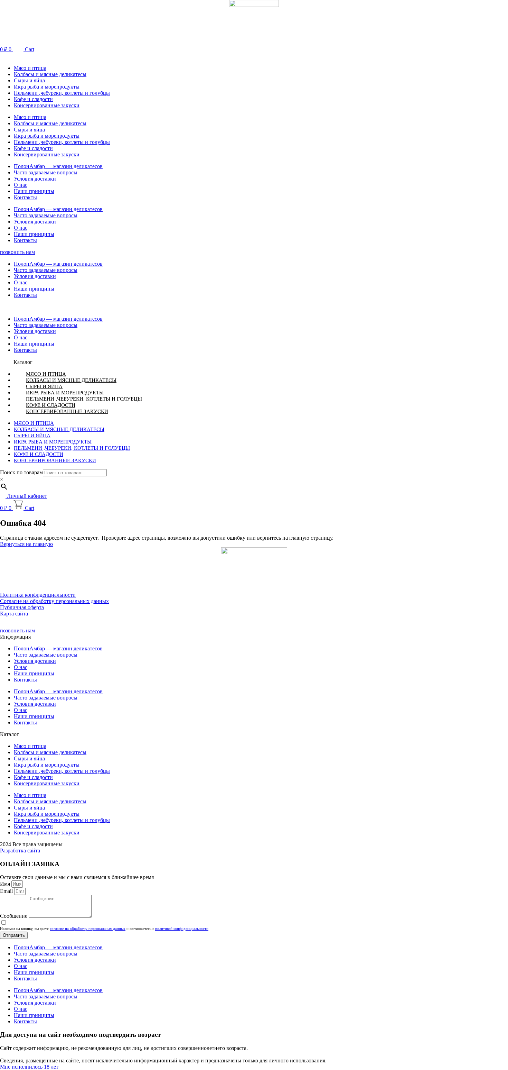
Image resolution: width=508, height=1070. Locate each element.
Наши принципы (34, 191)
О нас (20, 185)
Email (7, 891)
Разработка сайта (20, 850)
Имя (5, 884)
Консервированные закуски (46, 105)
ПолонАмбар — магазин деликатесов (58, 166)
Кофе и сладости (33, 99)
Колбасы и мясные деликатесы (50, 74)
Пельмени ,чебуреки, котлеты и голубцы (62, 93)
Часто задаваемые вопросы (45, 172)
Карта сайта (14, 613)
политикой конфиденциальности (181, 928)
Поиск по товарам (21, 472)
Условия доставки (35, 179)
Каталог (22, 362)
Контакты (25, 197)
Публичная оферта (22, 607)
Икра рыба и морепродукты (46, 87)
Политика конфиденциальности (38, 595)
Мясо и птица (30, 68)
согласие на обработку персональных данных (87, 928)
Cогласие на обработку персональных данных (54, 601)
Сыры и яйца (29, 80)
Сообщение (14, 916)
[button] (254, 56)
